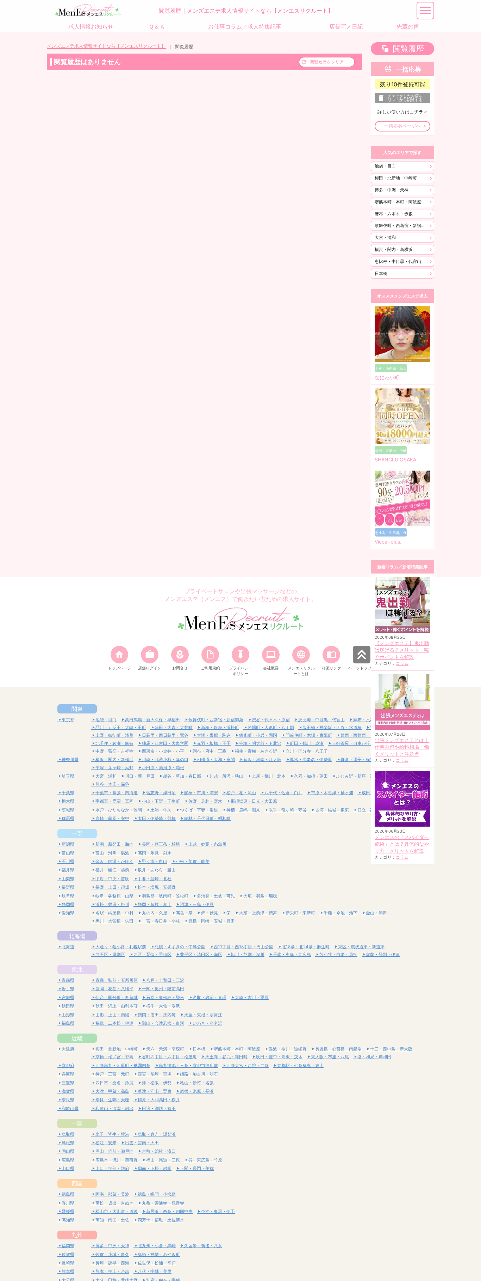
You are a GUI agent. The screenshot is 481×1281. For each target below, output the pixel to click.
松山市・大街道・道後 (116, 1211)
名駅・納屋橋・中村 (114, 913)
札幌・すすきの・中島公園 (180, 946)
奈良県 (68, 1099)
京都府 (68, 1065)
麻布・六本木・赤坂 (394, 214)
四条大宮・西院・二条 (247, 1065)
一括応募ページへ (402, 126)
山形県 (68, 1014)
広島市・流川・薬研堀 (116, 1160)
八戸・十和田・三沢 (165, 980)
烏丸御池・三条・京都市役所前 (188, 1065)
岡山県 (68, 1151)
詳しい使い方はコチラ (400, 112)
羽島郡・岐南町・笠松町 (165, 896)
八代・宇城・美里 (154, 1271)
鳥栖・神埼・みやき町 (159, 1254)
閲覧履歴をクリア (327, 62)
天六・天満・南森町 (165, 1049)
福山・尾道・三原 (163, 1160)
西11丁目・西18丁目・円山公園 (243, 946)
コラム (402, 663)
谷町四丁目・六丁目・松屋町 (169, 1056)
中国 (77, 1123)
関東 (77, 709)
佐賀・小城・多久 (112, 1254)
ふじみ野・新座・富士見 (359, 776)
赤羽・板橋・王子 (214, 743)
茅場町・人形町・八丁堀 (271, 727)
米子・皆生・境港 (112, 1134)
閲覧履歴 (408, 49)
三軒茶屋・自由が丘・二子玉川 (361, 743)
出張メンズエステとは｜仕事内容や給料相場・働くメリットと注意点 (402, 747)
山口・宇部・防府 (112, 1168)
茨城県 (68, 810)
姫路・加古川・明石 (199, 1074)
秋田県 (68, 1006)
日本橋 (381, 273)
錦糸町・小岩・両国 (258, 735)
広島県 (68, 1160)
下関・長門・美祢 (197, 1168)
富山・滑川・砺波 (112, 853)
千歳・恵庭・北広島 (292, 954)
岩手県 (68, 988)
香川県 (68, 1203)
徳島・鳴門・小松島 (157, 1194)
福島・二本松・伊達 (114, 1023)
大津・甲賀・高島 (112, 1091)
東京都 (68, 719)
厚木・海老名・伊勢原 (311, 759)
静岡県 (68, 904)
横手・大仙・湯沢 (163, 1006)
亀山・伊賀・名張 (197, 1082)
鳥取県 (68, 1134)
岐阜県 (68, 896)
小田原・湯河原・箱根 (163, 767)
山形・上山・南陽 (112, 1014)
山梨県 (68, 878)
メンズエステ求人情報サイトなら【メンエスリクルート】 (106, 46)
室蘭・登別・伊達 (383, 954)
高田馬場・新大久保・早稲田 (152, 719)
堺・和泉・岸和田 (374, 1056)
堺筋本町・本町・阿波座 (398, 202)
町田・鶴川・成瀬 (307, 743)
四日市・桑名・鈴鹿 (114, 1082)
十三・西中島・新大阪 (391, 1049)
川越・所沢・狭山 (226, 776)
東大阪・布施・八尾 (330, 1056)
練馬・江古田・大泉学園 (165, 743)
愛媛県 (68, 1211)
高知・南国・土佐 (112, 1220)
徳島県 (68, 1194)
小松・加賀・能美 (193, 861)
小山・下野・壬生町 (161, 801)
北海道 (77, 936)
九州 (77, 1235)
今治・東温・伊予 (218, 1211)
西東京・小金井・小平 (163, 751)
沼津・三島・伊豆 (197, 904)
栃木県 (68, 801)
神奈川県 (70, 759)
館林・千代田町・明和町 (207, 818)
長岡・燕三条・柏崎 (161, 844)
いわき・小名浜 (207, 1023)
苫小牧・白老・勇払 (338, 954)
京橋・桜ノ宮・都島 (114, 1056)
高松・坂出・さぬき (114, 1203)
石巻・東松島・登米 (165, 997)
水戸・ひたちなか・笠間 (118, 810)
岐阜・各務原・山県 (114, 896)
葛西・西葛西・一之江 (362, 735)
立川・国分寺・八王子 (307, 751)
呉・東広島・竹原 (205, 1160)
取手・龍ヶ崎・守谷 (288, 810)
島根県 (68, 1142)
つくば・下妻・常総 (199, 810)
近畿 (77, 1038)
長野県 (68, 887)
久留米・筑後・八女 (203, 1245)
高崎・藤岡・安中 (112, 818)
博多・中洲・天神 (391, 190)
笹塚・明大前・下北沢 (260, 743)
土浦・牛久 (160, 810)
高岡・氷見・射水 (154, 853)
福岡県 (68, 1245)
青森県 (68, 980)
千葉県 (68, 792)
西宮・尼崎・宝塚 (154, 1074)
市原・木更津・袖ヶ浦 (332, 792)
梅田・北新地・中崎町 (396, 178)
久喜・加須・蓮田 (311, 776)
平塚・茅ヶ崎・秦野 (114, 767)
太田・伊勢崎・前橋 (157, 818)
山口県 (68, 1168)
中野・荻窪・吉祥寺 (114, 751)
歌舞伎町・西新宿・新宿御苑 (402, 225)
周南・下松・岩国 (154, 1168)
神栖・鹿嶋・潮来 (243, 810)
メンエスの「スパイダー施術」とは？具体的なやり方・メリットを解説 (402, 844)
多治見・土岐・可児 (216, 896)
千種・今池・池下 (340, 913)
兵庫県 (68, 1074)
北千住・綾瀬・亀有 (114, 743)
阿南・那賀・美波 (112, 1194)
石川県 (68, 861)
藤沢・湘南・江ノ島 (262, 759)
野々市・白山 (154, 861)
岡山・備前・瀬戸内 (114, 1151)
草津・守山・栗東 (154, 1091)
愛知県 (68, 913)
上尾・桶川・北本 (269, 776)
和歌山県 (70, 1108)
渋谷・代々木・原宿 (271, 719)
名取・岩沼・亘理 (209, 997)
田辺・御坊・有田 (159, 1108)
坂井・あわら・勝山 (157, 870)
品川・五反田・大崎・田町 (120, 727)
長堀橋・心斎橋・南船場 (338, 1049)
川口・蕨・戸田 (140, 776)
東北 (77, 969)
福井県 (68, 870)
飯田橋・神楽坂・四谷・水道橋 (332, 727)
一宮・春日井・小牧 (161, 921)
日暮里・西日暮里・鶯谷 (165, 735)
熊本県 (68, 1271)
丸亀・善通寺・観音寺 (163, 1203)
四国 (77, 1183)
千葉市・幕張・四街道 (116, 792)
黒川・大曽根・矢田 (114, 921)
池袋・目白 (385, 166)
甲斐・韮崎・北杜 (154, 878)
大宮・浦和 (385, 237)
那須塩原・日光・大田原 (254, 801)
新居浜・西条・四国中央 (169, 1211)
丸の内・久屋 (154, 913)
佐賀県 (68, 1254)
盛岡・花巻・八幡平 (114, 988)
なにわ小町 (387, 377)
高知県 (68, 1220)
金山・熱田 (376, 913)
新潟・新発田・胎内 (114, 844)
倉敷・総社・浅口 (159, 1151)
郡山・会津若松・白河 (163, 1023)
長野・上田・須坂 (112, 887)
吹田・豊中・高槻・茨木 (279, 1056)
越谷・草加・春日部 (182, 776)
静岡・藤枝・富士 (154, 904)
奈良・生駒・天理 (112, 1099)
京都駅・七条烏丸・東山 (300, 1065)
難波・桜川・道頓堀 (288, 1049)
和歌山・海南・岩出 (114, 1108)
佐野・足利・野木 (205, 801)
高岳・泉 (184, 913)
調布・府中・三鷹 (209, 751)
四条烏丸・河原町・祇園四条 (122, 1065)
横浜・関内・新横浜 (394, 249)
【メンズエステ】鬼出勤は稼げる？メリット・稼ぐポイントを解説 (402, 650)
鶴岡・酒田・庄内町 (157, 1014)
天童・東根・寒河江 (203, 1014)
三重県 (68, 1082)
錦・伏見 (209, 913)
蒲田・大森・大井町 (174, 727)
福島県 (68, 1023)
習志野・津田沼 (161, 792)
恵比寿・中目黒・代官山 (398, 261)
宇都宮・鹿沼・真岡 (114, 801)
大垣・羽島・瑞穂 (260, 896)
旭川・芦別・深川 (247, 954)
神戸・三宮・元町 (112, 1074)
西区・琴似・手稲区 (152, 954)
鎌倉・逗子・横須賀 (360, 759)
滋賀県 (68, 1091)
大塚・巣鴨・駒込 (214, 735)
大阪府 (68, 1049)
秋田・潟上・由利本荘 (116, 1006)
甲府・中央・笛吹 (112, 878)
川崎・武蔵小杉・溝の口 (165, 759)
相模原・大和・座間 (216, 759)
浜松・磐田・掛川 (112, 904)
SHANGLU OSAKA (395, 459)
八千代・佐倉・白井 (283, 792)
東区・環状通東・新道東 (361, 946)
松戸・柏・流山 (241, 792)
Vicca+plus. (388, 541)
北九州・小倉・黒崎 (157, 1245)
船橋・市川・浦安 (201, 792)
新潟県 (68, 844)
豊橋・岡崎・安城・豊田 (211, 921)
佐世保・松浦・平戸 (157, 1263)
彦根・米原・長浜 (197, 1091)
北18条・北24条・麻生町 (306, 946)
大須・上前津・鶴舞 (258, 913)
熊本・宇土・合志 (112, 1271)
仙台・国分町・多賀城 (116, 997)
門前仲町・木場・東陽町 (309, 735)
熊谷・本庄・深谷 (112, 784)
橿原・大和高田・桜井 (159, 1099)
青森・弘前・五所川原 (116, 980)
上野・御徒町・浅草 (114, 735)
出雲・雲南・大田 (142, 1142)
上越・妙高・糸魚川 (207, 844)
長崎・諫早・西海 (112, 1263)
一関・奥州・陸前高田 (163, 988)
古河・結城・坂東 (332, 810)
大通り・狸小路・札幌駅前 (120, 946)
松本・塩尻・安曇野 (157, 887)
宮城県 (68, 997)
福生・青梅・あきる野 (256, 751)
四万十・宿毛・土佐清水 (161, 1220)
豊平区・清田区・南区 (201, 954)
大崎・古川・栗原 (252, 997)
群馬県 (68, 818)
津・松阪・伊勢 (156, 1082)
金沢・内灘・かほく (114, 861)
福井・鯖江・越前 (112, 870)
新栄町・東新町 (300, 913)
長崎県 (68, 1263)
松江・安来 (106, 1142)
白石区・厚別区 (110, 954)
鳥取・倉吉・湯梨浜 (157, 1134)
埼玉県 (68, 776)
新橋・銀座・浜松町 (220, 727)
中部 (77, 833)
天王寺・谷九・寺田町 (226, 1056)
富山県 (68, 853)
